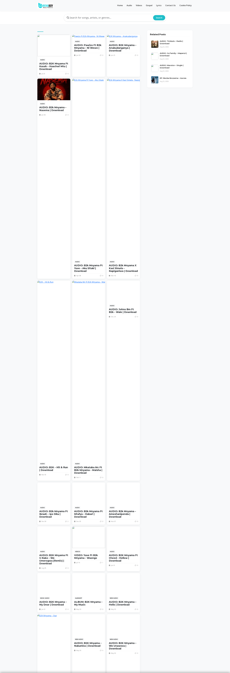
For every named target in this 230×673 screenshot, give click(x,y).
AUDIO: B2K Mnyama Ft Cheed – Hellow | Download (123, 558)
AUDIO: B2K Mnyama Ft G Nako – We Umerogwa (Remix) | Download (53, 559)
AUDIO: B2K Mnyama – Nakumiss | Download (88, 644)
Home (120, 5)
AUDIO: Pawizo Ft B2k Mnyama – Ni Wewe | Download (87, 48)
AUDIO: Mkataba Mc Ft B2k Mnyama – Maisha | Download (88, 470)
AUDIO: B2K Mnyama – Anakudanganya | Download (122, 48)
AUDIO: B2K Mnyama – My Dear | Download (53, 603)
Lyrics (158, 5)
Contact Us (170, 5)
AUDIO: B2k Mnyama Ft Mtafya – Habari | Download (88, 514)
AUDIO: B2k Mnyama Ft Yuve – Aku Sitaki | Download (88, 268)
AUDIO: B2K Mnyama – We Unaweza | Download (122, 646)
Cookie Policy (185, 5)
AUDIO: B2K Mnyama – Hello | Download (122, 603)
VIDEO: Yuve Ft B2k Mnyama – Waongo (86, 556)
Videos (139, 5)
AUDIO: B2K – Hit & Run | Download (53, 469)
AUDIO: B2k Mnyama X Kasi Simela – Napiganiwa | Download (123, 268)
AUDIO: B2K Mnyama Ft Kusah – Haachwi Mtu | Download (53, 66)
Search (159, 17)
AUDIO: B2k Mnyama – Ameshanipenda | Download (122, 514)
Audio (129, 5)
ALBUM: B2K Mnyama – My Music (88, 603)
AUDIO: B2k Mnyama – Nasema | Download (52, 109)
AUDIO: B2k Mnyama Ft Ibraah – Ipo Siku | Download (53, 514)
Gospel (149, 5)
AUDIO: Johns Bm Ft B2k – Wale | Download (122, 311)
